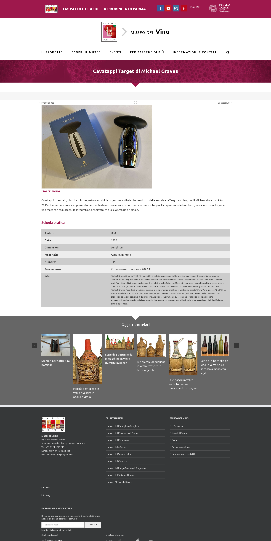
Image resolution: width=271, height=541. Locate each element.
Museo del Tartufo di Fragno (121, 475)
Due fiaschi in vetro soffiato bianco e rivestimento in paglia (183, 384)
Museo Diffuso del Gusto (120, 482)
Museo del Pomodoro (118, 440)
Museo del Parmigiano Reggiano (123, 426)
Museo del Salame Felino (120, 453)
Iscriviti (93, 525)
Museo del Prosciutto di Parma (123, 432)
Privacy (46, 495)
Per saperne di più (181, 447)
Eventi (175, 440)
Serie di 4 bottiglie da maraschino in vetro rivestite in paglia (119, 358)
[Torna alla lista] (135, 102)
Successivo (224, 102)
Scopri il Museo (179, 432)
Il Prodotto (177, 426)
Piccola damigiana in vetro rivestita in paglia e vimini (86, 392)
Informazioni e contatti (183, 453)
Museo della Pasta (116, 447)
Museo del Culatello (117, 461)
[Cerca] (228, 52)
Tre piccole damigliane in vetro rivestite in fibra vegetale (151, 365)
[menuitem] (53, 52)
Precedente (47, 102)
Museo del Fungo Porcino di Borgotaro (127, 468)
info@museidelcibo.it (59, 450)
